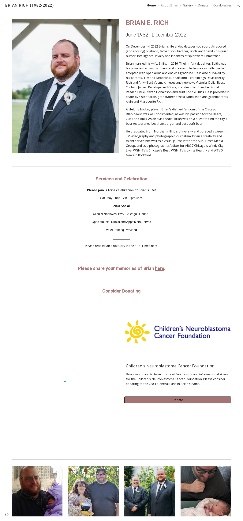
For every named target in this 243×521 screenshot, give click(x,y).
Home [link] (151, 5)
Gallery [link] (188, 5)
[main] (177, 28)
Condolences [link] (222, 5)
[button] (238, 5)
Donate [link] (203, 5)
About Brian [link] (169, 5)
